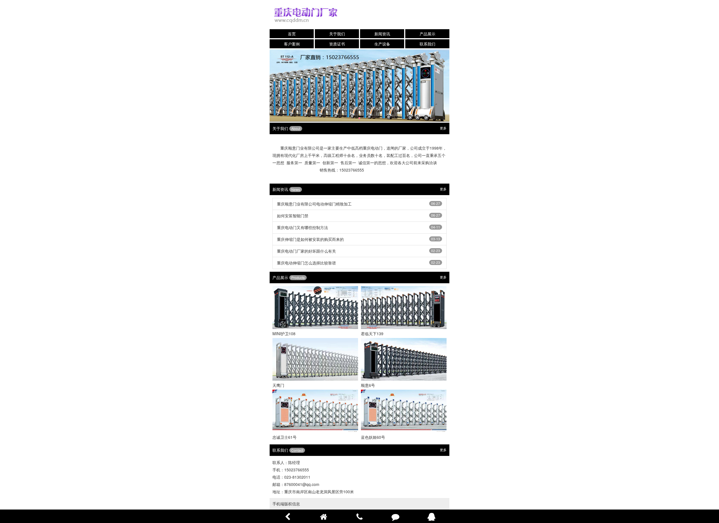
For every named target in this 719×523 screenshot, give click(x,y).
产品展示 (427, 33)
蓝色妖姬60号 (373, 437)
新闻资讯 (382, 33)
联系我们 (427, 44)
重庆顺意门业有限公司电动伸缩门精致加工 (314, 204)
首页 (292, 33)
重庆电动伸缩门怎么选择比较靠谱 (306, 263)
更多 (443, 127)
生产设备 (382, 44)
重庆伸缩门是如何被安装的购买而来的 (310, 239)
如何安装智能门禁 (292, 215)
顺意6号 (368, 385)
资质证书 (337, 44)
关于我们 (337, 33)
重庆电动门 (373, 148)
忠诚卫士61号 (284, 437)
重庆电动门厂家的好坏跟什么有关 (306, 251)
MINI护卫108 (283, 333)
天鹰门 (278, 385)
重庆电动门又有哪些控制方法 (302, 227)
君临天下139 (372, 333)
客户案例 (292, 44)
